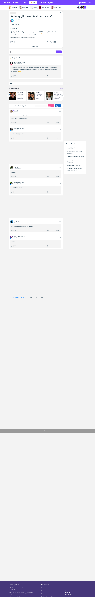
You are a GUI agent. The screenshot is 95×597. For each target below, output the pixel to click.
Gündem (35, 7)
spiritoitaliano (17, 128)
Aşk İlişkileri (14, 7)
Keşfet (17, 2)
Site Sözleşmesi (68, 594)
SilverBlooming (17, 110)
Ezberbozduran (17, 182)
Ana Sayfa (12, 297)
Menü (8, 2)
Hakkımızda (67, 592)
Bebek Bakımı (25, 7)
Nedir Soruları (24, 37)
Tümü (61, 88)
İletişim (66, 590)
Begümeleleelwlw (18, 20)
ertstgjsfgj (16, 221)
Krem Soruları (31, 37)
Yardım (66, 587)
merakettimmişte (18, 62)
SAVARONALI (17, 236)
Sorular (23, 297)
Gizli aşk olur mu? (45, 593)
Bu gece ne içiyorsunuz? (46, 587)
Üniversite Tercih (45, 7)
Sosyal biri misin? (45, 590)
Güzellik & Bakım (57, 7)
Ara (25, 2)
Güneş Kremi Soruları (15, 37)
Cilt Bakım (13, 13)
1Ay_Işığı (16, 167)
